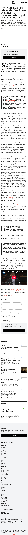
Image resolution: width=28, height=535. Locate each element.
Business (3, 447)
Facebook (5, 295)
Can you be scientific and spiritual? (8, 370)
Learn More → (5, 525)
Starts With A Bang (5, 470)
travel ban (13, 316)
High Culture (4, 454)
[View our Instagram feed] (7, 442)
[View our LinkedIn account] (12, 442)
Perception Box (4, 477)
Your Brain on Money (5, 485)
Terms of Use (4, 498)
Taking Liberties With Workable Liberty (9, 411)
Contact (3, 495)
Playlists (3, 487)
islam (4, 308)
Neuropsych (4, 449)
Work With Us (4, 494)
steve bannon (15, 312)
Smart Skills (3, 453)
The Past (3, 345)
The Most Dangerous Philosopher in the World (10, 348)
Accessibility (4, 500)
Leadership (3, 451)
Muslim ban (18, 308)
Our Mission (3, 492)
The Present (4, 5)
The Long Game (4, 474)
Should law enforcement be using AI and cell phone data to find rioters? (10, 381)
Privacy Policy (4, 497)
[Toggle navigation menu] (2, 2)
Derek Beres (4, 44)
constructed (10, 197)
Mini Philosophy (4, 471)
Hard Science (4, 463)
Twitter (11, 295)
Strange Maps (4, 478)
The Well (3, 476)
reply (8, 78)
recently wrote (10, 100)
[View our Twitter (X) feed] (9, 442)
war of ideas (5, 320)
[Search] (4, 2)
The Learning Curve (5, 473)
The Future (3, 459)
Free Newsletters (5, 505)
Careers (3, 501)
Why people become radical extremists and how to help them (10, 359)
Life (2, 460)
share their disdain (16, 204)
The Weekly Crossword (9, 509)
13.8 (2, 367)
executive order (17, 304)
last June (22, 160)
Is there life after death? (7, 391)
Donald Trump (6, 304)
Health (2, 461)
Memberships (4, 507)
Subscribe (24, 2)
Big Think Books (4, 468)
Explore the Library (5, 488)
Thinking (3, 389)
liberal (10, 308)
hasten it (15, 86)
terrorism (5, 316)
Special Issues (4, 464)
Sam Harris (5, 312)
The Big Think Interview (6, 484)
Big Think (11, 397)
